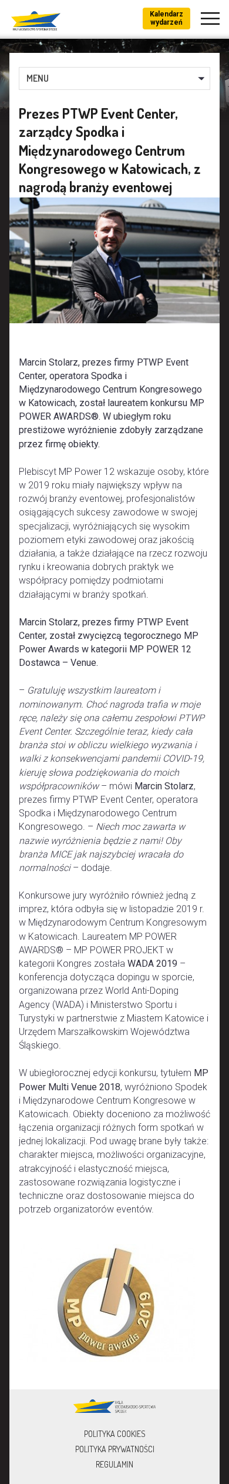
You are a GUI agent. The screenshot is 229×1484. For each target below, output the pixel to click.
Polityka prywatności (114, 1449)
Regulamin (114, 1464)
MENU (37, 78)
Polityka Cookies (115, 1434)
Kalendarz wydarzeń (166, 18)
